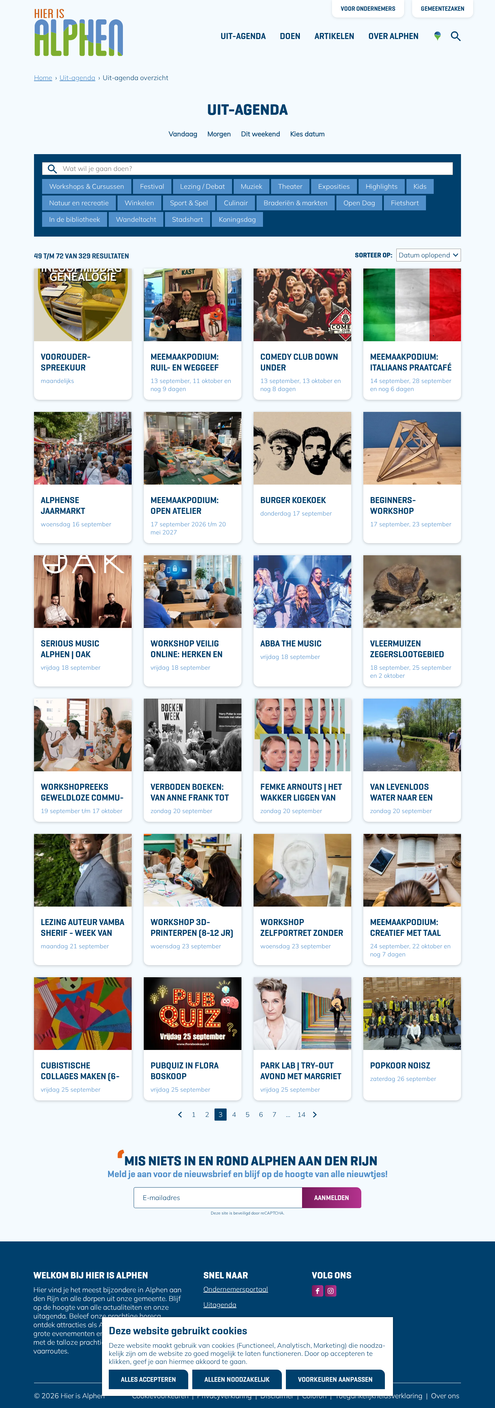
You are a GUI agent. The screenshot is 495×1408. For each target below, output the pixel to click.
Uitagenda (219, 1304)
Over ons (445, 1395)
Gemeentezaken (442, 8)
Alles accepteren (148, 1379)
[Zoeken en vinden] (456, 36)
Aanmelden (331, 1197)
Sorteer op (373, 255)
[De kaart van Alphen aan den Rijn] (437, 36)
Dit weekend (260, 134)
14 (301, 1115)
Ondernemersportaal (235, 1289)
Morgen (219, 134)
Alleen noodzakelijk (237, 1379)
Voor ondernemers (368, 8)
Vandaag (183, 134)
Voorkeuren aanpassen (335, 1379)
